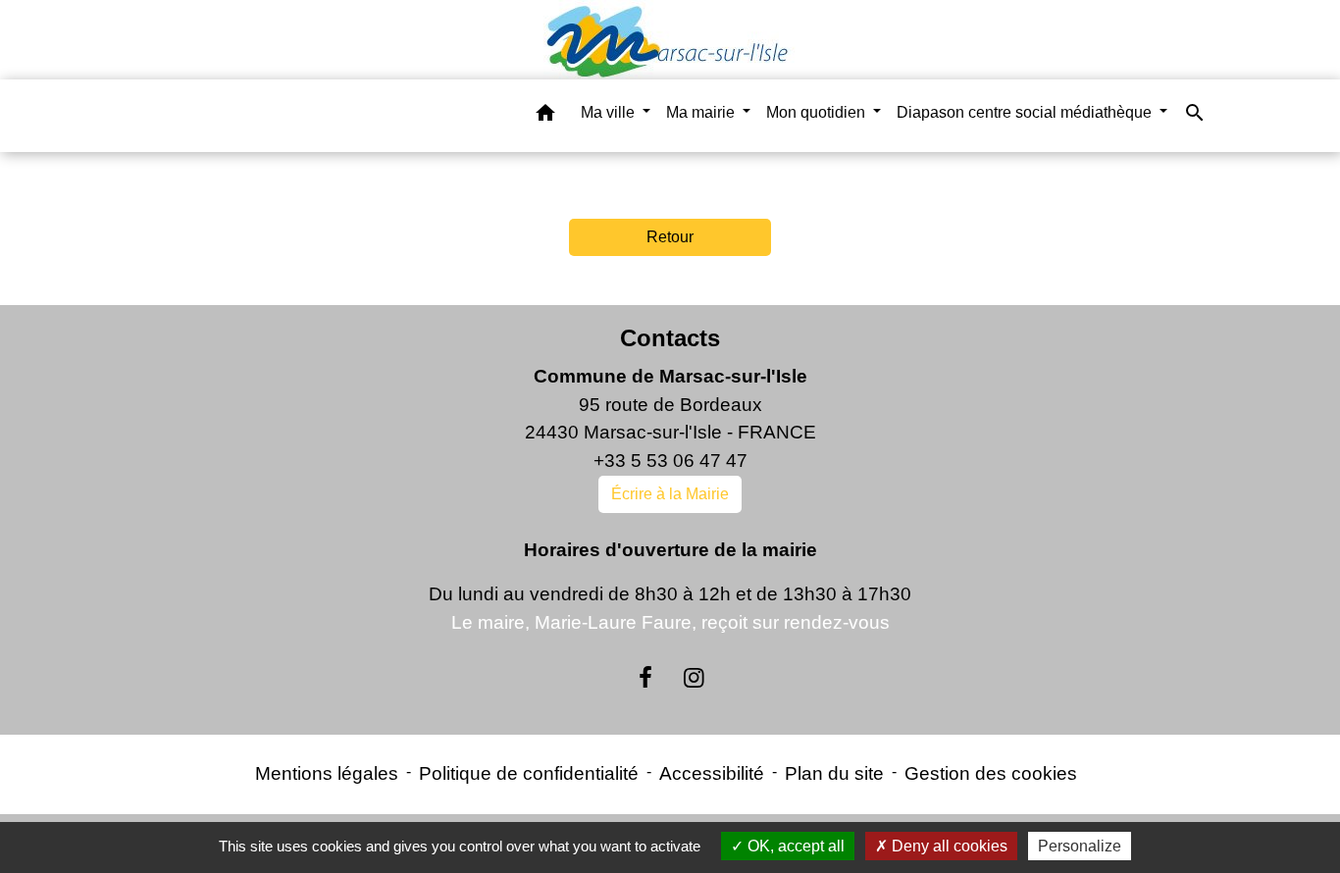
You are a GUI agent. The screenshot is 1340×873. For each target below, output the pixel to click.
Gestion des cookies (990, 773)
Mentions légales (326, 773)
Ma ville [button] (610, 112)
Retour (670, 237)
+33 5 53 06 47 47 (670, 460)
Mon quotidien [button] (817, 112)
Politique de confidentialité (529, 773)
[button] (545, 116)
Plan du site (834, 773)
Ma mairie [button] (702, 112)
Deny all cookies (947, 846)
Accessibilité (711, 773)
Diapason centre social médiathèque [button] (1026, 112)
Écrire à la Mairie (670, 494)
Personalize (1079, 846)
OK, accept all (794, 846)
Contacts (670, 338)
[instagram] (694, 677)
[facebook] (645, 677)
